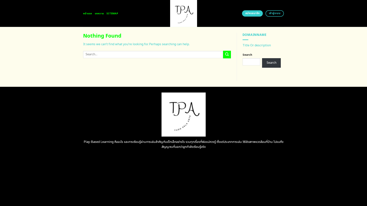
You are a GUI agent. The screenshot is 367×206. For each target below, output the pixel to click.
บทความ (99, 13)
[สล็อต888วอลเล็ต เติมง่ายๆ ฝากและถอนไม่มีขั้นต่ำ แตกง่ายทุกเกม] (183, 13)
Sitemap (112, 13)
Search (247, 55)
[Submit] (227, 54)
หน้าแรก (87, 13)
